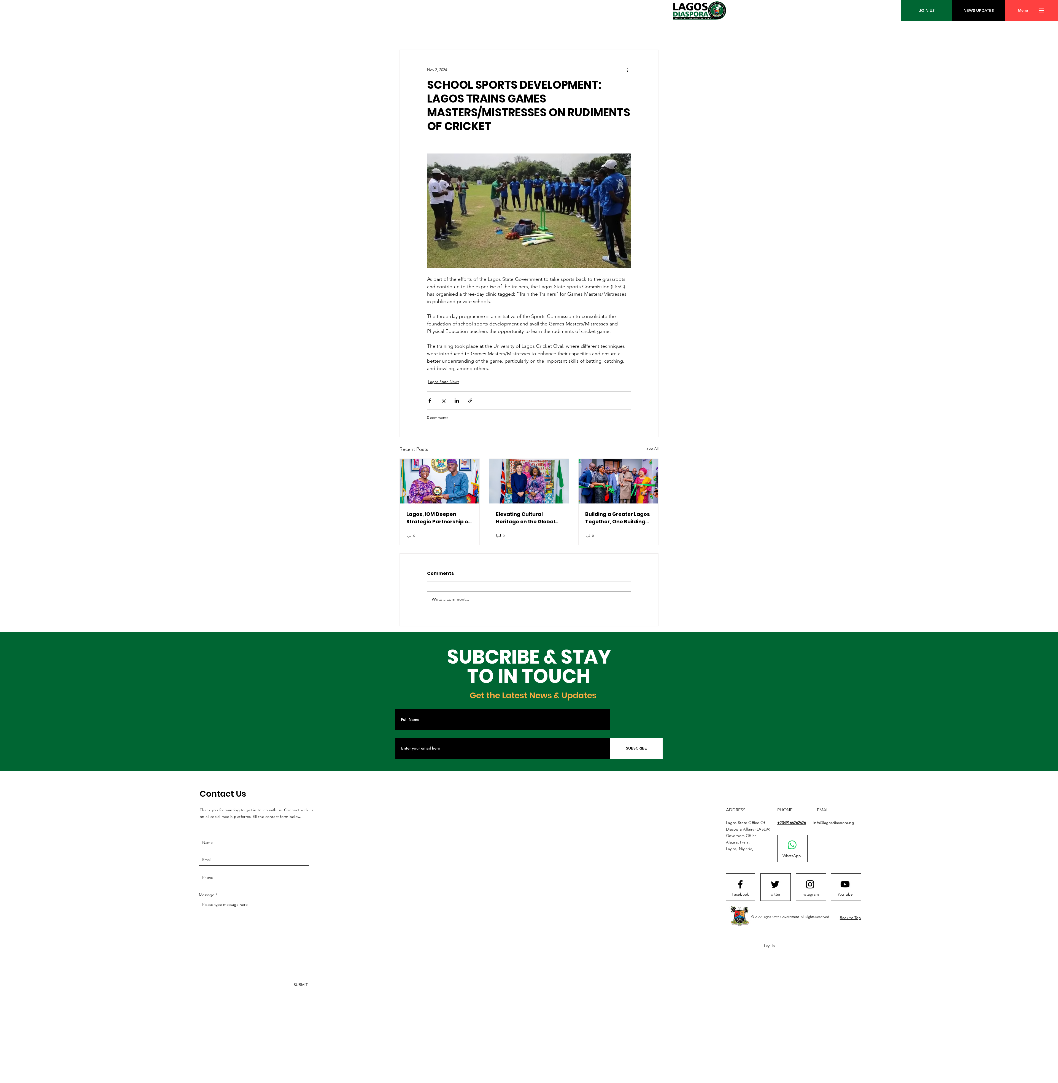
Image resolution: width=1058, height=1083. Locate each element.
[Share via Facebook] (429, 400)
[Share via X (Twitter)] (443, 400)
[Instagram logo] (810, 884)
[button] (1023, 10)
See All (652, 448)
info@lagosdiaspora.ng (833, 822)
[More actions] (627, 69)
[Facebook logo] (740, 884)
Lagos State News (443, 381)
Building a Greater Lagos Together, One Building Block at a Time (617, 518)
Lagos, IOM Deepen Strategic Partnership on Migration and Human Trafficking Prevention (438, 518)
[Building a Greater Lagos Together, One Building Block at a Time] (618, 481)
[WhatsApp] (792, 844)
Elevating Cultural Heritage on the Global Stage (525, 518)
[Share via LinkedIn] (456, 400)
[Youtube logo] (845, 884)
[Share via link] (470, 400)
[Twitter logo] (775, 884)
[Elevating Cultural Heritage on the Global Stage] (529, 481)
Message (206, 895)
